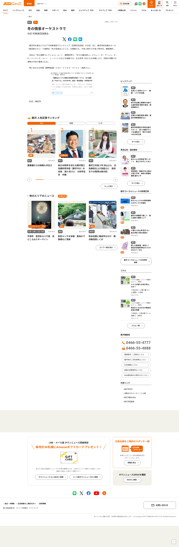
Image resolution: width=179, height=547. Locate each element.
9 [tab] (99, 179)
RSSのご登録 (132, 480)
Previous (29, 180)
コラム (143, 10)
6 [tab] (77, 179)
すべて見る (136, 142)
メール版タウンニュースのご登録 (85, 477)
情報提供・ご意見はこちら (134, 355)
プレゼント (169, 10)
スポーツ (55, 10)
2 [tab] (47, 179)
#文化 (31, 101)
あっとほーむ (156, 10)
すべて (5, 10)
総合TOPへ (41, 4)
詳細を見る (132, 463)
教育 (46, 10)
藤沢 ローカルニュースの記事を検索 (135, 261)
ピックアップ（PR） (86, 10)
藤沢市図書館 (129, 402)
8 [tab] (92, 179)
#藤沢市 (38, 101)
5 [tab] (69, 179)
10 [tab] (107, 179)
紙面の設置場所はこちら (133, 370)
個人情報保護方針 (9, 508)
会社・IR (159, 5)
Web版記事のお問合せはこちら (136, 375)
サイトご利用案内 (22, 508)
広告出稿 (126, 4)
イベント (133, 10)
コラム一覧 (135, 326)
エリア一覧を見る (106, 247)
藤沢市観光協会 (130, 397)
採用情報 (42, 504)
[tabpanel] (41, 148)
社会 (38, 10)
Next (115, 180)
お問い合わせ (162, 505)
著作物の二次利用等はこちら (135, 360)
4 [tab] (62, 179)
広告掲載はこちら (131, 365)
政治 (65, 10)
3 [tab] (54, 179)
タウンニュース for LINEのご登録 (51, 477)
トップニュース (18, 10)
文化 (30, 10)
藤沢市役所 (128, 389)
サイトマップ (33, 508)
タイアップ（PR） (106, 10)
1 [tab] (39, 179)
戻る (30, 16)
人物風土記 (121, 10)
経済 (72, 10)
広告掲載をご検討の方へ (27, 504)
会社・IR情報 (9, 504)
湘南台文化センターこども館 (135, 393)
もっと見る (108, 186)
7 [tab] (84, 179)
